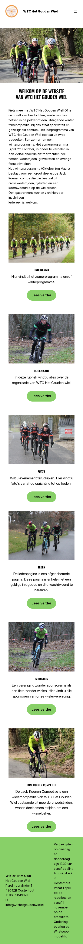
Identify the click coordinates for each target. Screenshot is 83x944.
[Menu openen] (75, 11)
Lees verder (41, 295)
